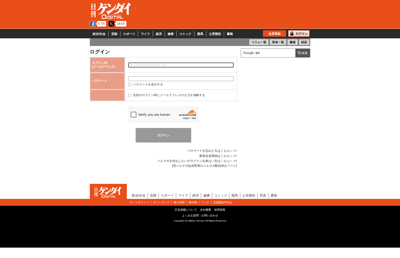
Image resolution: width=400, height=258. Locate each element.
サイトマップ (161, 202)
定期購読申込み (223, 202)
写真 (263, 195)
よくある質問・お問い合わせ (200, 215)
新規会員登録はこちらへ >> (218, 156)
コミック (185, 34)
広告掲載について (186, 209)
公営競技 (215, 34)
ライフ (145, 34)
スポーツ (129, 34)
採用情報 (219, 209)
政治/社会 (99, 34)
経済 (159, 34)
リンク (205, 202)
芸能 (114, 34)
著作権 (193, 202)
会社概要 (205, 209)
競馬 (200, 34)
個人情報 (179, 202)
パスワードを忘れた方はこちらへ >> (212, 150)
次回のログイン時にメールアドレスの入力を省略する (168, 95)
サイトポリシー (139, 202)
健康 (171, 34)
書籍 (230, 34)
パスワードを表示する (147, 84)
